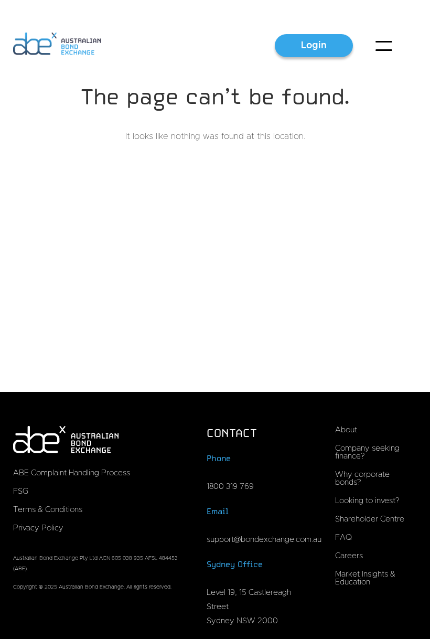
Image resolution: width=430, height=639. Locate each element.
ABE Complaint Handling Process (71, 473)
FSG (20, 491)
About (346, 430)
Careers (349, 556)
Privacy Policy (38, 528)
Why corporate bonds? (362, 478)
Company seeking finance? (367, 452)
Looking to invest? (367, 501)
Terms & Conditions (47, 510)
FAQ (343, 537)
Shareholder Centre (369, 519)
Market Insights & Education (365, 578)
